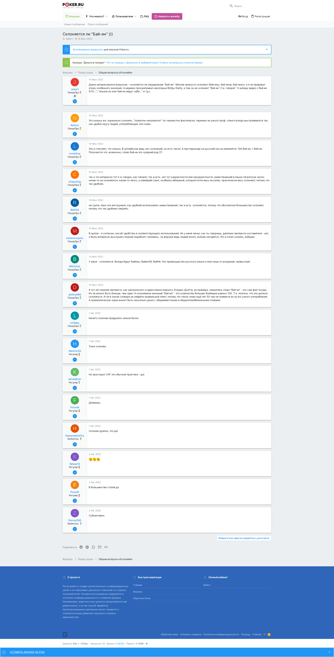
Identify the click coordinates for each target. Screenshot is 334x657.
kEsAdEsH (75, 379)
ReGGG (74, 209)
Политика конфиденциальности (221, 634)
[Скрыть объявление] (266, 49)
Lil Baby (74, 322)
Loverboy (74, 153)
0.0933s (119, 643)
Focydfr (74, 491)
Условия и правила (190, 634)
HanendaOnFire (74, 435)
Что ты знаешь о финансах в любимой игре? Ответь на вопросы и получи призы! (154, 62)
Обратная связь (142, 598)
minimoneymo (74, 237)
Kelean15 (75, 463)
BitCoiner (74, 266)
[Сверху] (264, 634)
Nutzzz (75, 125)
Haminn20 (75, 350)
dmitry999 (75, 294)
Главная (137, 585)
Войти (207, 585)
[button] (107, 16)
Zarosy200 (74, 520)
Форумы (137, 591)
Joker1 (69, 38)
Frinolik (74, 407)
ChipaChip (75, 181)
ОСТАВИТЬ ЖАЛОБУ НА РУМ (27, 652)
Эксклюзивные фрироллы (88, 49)
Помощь (245, 634)
